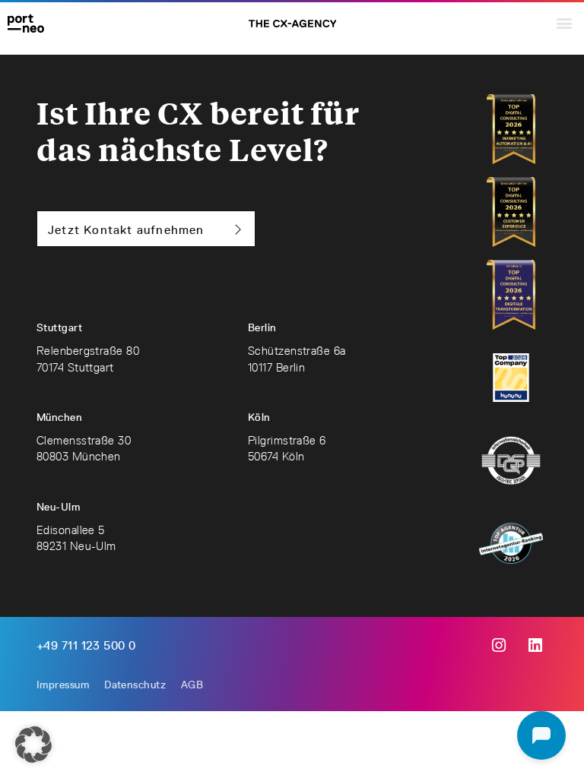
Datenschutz (135, 684)
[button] (563, 22)
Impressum (62, 684)
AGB (192, 684)
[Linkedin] (535, 646)
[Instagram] (499, 646)
